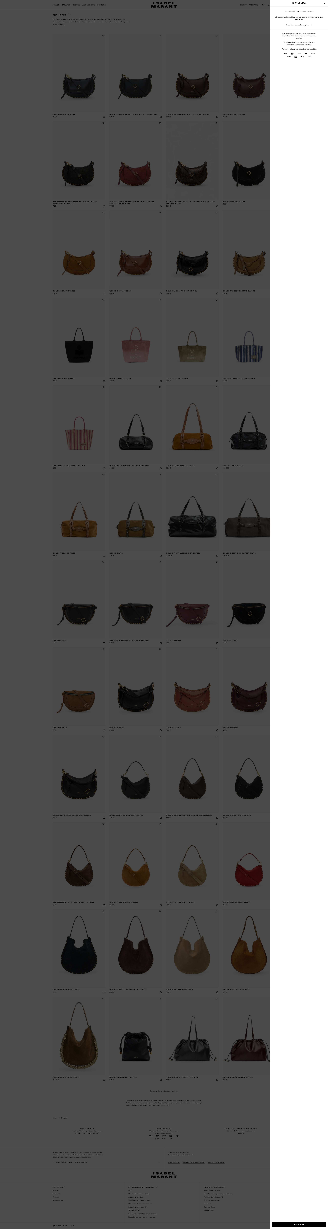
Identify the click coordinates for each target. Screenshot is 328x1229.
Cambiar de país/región (297, 25)
